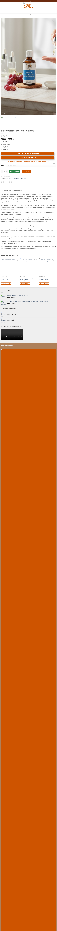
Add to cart (14, 171)
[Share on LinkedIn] (16, 182)
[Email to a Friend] (10, 182)
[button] (2, 7)
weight (2, 165)
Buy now (26, 171)
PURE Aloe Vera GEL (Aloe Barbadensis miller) (45, 278)
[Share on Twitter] (8, 182)
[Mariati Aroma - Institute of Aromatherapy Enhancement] (28, 7)
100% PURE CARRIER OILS (19, 178)
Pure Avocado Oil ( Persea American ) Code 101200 (9, 278)
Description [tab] (4, 190)
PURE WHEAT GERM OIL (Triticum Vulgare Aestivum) (28, 278)
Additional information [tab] (15, 190)
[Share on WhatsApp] (2, 182)
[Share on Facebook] (5, 182)
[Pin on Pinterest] (13, 182)
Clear (54, 163)
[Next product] (2, 136)
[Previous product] (5, 136)
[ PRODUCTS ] (9, 178)
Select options (6, 283)
